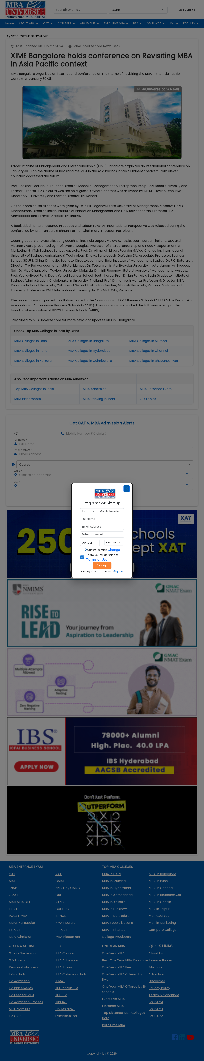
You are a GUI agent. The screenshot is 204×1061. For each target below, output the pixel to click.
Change (114, 549)
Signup (102, 565)
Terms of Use (96, 559)
